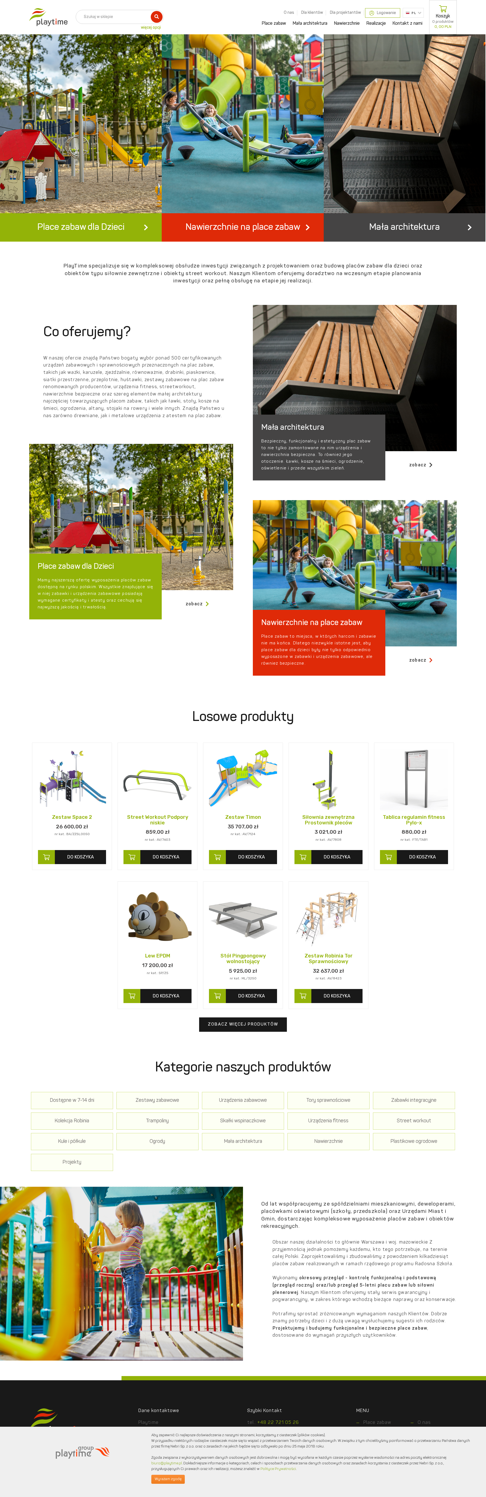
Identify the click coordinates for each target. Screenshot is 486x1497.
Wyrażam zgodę (168, 1479)
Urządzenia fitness (328, 1121)
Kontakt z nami (407, 23)
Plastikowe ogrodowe (413, 1141)
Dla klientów (312, 13)
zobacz (417, 465)
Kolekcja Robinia (72, 1121)
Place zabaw (274, 23)
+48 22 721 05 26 (278, 1422)
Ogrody (157, 1141)
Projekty (71, 1162)
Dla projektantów (345, 13)
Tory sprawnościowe (328, 1100)
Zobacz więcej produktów (243, 1024)
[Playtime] (47, 17)
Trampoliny (157, 1121)
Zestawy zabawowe (157, 1100)
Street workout (414, 1121)
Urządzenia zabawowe (243, 1100)
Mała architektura (310, 23)
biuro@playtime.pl (166, 1463)
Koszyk (443, 21)
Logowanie (386, 13)
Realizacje (376, 23)
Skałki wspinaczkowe (243, 1121)
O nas (289, 13)
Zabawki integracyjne (413, 1100)
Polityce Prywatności (278, 1469)
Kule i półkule (72, 1141)
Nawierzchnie (347, 23)
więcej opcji (151, 28)
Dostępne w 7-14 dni (72, 1100)
